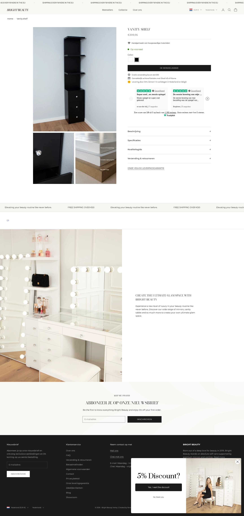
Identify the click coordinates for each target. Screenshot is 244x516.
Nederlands (210, 10)
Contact (70, 474)
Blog (68, 492)
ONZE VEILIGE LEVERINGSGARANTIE (146, 168)
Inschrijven (18, 474)
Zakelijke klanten (74, 488)
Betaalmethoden (74, 464)
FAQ (68, 455)
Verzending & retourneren (78, 460)
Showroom (71, 497)
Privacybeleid (72, 478)
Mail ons (114, 450)
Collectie (123, 9)
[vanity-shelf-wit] (130, 60)
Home (10, 19)
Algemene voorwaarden (78, 469)
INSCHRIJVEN (144, 419)
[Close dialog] (237, 461)
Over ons (137, 9)
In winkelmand (169, 68)
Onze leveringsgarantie (77, 483)
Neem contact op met (121, 444)
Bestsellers (107, 9)
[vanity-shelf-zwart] (137, 60)
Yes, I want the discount (158, 487)
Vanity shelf (22, 19)
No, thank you (158, 497)
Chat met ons (117, 456)
